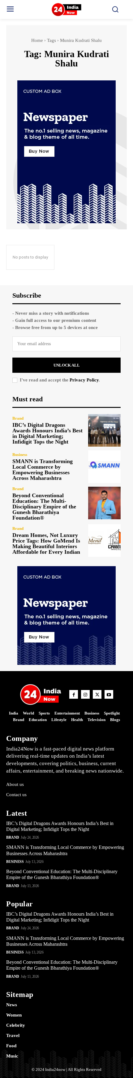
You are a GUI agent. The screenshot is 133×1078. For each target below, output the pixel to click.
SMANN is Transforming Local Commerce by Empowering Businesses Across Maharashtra (42, 469)
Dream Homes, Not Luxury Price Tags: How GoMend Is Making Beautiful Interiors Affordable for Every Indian (46, 543)
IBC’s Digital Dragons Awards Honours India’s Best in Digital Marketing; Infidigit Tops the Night (47, 433)
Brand (18, 418)
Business (19, 455)
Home (37, 40)
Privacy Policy (84, 379)
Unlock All (67, 365)
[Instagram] (85, 694)
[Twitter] (97, 694)
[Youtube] (109, 694)
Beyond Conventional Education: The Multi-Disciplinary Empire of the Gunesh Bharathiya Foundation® (44, 506)
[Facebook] (73, 694)
